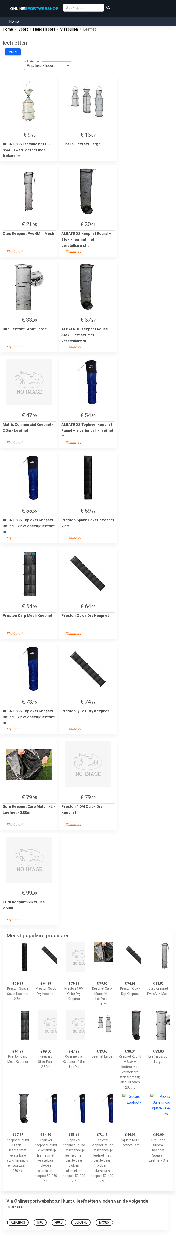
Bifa (40, 1222)
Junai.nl (81, 1222)
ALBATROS (18, 1222)
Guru (59, 1222)
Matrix (104, 1222)
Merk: (13, 51)
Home (14, 21)
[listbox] (48, 65)
